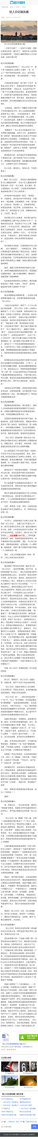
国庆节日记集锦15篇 (9, 1115)
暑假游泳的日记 (25, 1102)
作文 (18, 7)
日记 (24, 7)
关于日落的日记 (7, 1099)
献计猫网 (15, 1134)
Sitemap (19, 1137)
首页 (11, 7)
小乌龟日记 (6, 1108)
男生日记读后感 (25, 1112)
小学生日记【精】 (26, 1105)
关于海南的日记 (25, 1099)
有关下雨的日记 (7, 1112)
